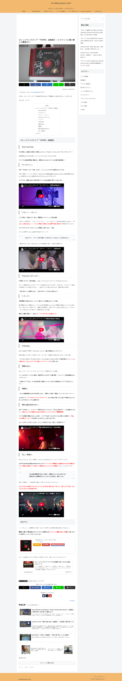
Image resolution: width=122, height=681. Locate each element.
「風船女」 (40, 126)
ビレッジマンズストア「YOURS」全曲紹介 (47, 108)
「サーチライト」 (41, 112)
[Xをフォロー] (47, 595)
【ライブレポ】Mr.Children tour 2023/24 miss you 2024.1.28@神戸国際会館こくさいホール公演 (91, 63)
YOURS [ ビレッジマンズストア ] (44, 540)
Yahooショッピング (57, 544)
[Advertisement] (47, 27)
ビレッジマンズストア (39, 581)
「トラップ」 (40, 119)
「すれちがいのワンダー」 (44, 117)
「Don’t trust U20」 (42, 110)
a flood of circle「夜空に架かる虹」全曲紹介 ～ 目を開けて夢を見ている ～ (91, 48)
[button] (70, 84)
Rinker (41, 541)
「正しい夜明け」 (41, 131)
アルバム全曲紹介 (23, 581)
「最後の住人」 (41, 124)
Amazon (36, 544)
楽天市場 (45, 544)
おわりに (38, 133)
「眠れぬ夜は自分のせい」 (44, 128)
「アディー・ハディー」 (43, 115)
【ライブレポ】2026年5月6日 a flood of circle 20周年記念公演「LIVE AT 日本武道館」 (91, 41)
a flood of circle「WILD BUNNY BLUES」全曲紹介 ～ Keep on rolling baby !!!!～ (90, 55)
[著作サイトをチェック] (43, 595)
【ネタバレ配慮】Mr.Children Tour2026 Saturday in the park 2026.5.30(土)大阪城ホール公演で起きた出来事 (91, 32)
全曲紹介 (31, 581)
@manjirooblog (36, 92)
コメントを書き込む (47, 663)
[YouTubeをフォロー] (50, 595)
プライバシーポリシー (99, 676)
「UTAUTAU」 (41, 121)
